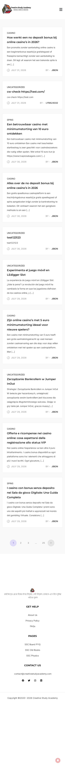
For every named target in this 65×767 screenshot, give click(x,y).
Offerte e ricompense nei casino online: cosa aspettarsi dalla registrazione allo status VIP (29, 438)
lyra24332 (52, 103)
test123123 (14, 237)
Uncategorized (16, 87)
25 (43, 543)
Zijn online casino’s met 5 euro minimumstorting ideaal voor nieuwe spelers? (28, 325)
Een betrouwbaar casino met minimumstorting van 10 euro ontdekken (28, 129)
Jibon (55, 70)
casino (11, 33)
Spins (10, 119)
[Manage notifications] (57, 760)
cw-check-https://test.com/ (26, 91)
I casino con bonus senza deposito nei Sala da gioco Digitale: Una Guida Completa (32, 492)
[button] (60, 9)
